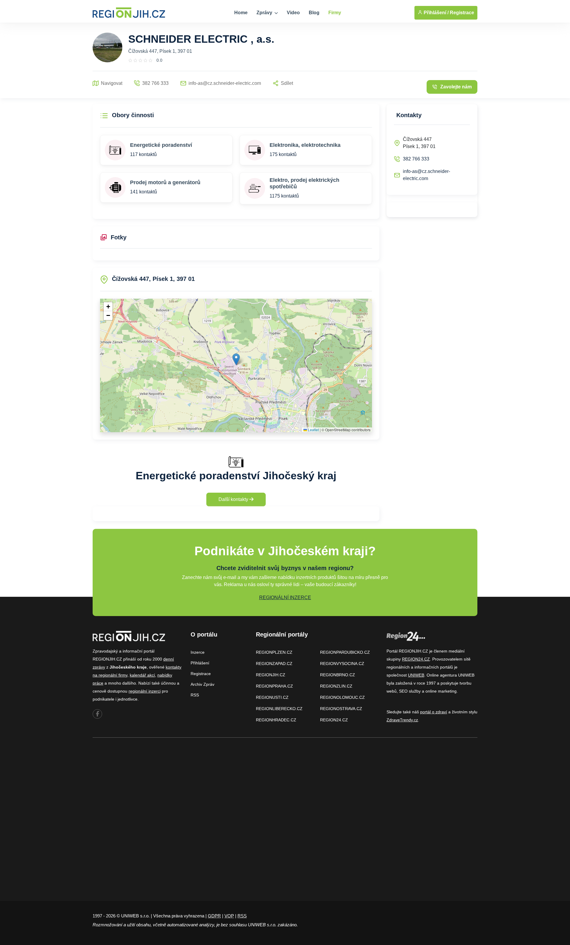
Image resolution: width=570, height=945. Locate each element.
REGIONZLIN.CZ (336, 686)
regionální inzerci (145, 691)
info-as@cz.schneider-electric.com (426, 175)
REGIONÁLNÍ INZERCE (285, 597)
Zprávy (264, 12)
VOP (229, 915)
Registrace (462, 12)
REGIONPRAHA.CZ (274, 686)
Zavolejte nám (456, 86)
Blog (314, 12)
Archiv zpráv (202, 684)
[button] (236, 359)
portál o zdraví (433, 711)
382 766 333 (416, 158)
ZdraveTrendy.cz (402, 720)
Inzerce (198, 652)
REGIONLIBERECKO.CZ (279, 708)
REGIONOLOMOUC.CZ (342, 697)
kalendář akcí (142, 675)
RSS (195, 695)
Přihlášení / (435, 12)
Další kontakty (233, 499)
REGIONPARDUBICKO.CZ (345, 652)
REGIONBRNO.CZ (337, 674)
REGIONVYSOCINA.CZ (342, 663)
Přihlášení (200, 663)
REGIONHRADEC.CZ (276, 720)
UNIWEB (416, 675)
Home (241, 12)
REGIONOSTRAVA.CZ (341, 708)
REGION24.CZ (334, 720)
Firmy (334, 12)
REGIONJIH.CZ (270, 674)
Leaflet (313, 429)
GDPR (214, 915)
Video (293, 12)
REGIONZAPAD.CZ (274, 663)
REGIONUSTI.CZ (272, 697)
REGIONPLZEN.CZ (274, 652)
